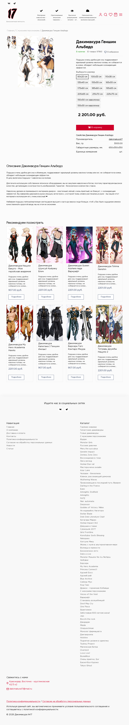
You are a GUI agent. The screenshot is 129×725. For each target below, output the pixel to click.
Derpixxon (85, 504)
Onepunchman (87, 628)
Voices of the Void (89, 594)
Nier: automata (87, 501)
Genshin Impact (87, 452)
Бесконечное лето (89, 551)
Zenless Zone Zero (89, 455)
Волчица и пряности (90, 548)
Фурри (83, 439)
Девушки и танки (88, 526)
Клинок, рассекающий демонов (95, 476)
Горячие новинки (88, 427)
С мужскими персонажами (27, 30)
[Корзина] (116, 16)
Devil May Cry (86, 603)
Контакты (11, 436)
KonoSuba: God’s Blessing (92, 535)
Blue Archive (86, 579)
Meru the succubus (89, 449)
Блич (82, 489)
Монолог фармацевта (91, 631)
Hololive (84, 637)
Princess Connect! (88, 569)
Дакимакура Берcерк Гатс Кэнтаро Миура (76, 346)
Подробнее (16, 297)
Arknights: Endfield (89, 492)
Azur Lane (85, 470)
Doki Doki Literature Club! (92, 517)
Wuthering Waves (88, 480)
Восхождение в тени (90, 458)
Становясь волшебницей (92, 600)
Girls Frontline (86, 532)
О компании (12, 430)
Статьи (9, 449)
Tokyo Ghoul (86, 665)
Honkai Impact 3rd (89, 523)
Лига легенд (86, 461)
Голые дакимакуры (89, 433)
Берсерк (84, 563)
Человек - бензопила (90, 473)
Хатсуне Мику (87, 541)
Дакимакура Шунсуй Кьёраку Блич (47, 268)
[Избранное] (110, 16)
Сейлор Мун (86, 582)
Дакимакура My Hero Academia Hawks (17, 347)
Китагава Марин (88, 520)
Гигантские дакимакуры (91, 430)
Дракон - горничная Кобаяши (94, 588)
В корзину (95, 127)
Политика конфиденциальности (22, 439)
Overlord (84, 650)
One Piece (85, 606)
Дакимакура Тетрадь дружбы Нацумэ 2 (107, 349)
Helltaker (84, 560)
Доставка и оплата (15, 433)
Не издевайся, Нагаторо (92, 511)
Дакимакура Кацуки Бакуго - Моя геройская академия (19, 269)
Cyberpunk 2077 (88, 529)
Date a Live (85, 554)
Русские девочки (88, 445)
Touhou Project (87, 644)
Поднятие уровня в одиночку (94, 641)
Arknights (84, 495)
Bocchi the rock (87, 619)
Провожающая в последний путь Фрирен (100, 483)
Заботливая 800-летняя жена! (95, 613)
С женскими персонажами (93, 591)
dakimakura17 (116, 139)
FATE (82, 498)
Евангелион (85, 610)
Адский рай (85, 575)
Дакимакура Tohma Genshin (108, 268)
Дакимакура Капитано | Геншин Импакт (49, 346)
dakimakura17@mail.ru (21, 689)
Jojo (82, 616)
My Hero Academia (89, 566)
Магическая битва (89, 647)
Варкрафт (85, 597)
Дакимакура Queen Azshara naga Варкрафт (78, 268)
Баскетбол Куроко (89, 662)
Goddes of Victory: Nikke (92, 507)
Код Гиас (84, 585)
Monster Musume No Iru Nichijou (95, 557)
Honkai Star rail (87, 464)
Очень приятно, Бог (89, 659)
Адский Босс (86, 572)
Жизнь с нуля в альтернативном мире (98, 545)
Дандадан (85, 622)
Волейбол (85, 656)
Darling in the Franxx (90, 486)
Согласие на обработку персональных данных (29, 442)
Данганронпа (86, 634)
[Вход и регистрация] (100, 16)
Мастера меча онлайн (90, 467)
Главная (10, 30)
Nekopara (84, 538)
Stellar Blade (86, 514)
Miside (83, 625)
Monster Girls (86, 442)
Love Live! (85, 653)
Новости (10, 445)
